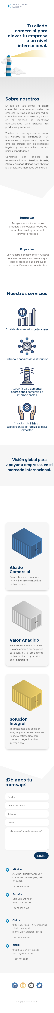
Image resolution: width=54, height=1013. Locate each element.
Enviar (41, 855)
